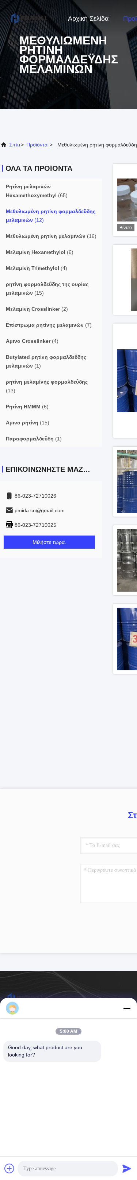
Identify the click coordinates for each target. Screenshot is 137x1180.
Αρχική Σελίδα (88, 18)
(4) (36, 268)
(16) (51, 236)
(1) (46, 361)
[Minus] (126, 1008)
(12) (50, 215)
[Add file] (9, 1168)
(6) (39, 252)
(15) (47, 288)
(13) (47, 386)
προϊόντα (36, 145)
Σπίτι (14, 145)
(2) (37, 309)
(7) (49, 325)
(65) (37, 191)
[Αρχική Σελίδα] (29, 18)
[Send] (127, 1168)
